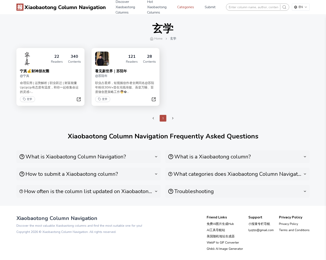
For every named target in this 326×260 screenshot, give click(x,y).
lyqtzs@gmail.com (261, 230)
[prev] (153, 118)
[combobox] (301, 7)
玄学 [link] (173, 38)
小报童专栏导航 (259, 224)
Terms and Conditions (294, 230)
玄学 (29, 99)
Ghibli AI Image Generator (225, 249)
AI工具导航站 (216, 230)
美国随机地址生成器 (221, 236)
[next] (172, 118)
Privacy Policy (288, 224)
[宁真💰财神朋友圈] (27, 59)
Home (158, 38)
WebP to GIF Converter (223, 242)
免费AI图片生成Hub (220, 224)
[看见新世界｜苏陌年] (102, 59)
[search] (284, 7)
